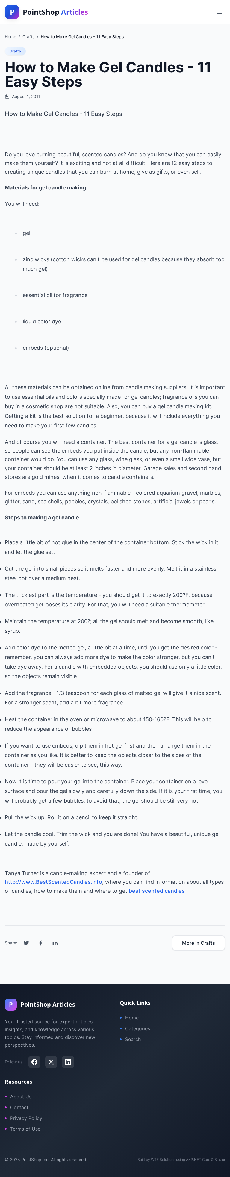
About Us (20, 1097)
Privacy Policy (26, 1118)
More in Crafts (198, 943)
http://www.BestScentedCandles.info (53, 882)
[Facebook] (34, 1062)
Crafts (15, 51)
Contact (19, 1107)
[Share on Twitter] (26, 943)
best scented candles (157, 891)
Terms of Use (25, 1129)
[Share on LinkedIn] (55, 943)
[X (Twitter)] (51, 1062)
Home (132, 1018)
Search (133, 1039)
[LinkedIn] (68, 1062)
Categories (137, 1028)
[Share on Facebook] (40, 943)
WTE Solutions (163, 1159)
